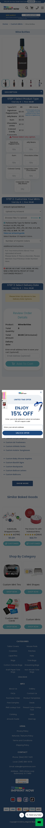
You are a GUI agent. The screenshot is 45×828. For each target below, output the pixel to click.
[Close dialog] (40, 392)
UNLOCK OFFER (22, 433)
